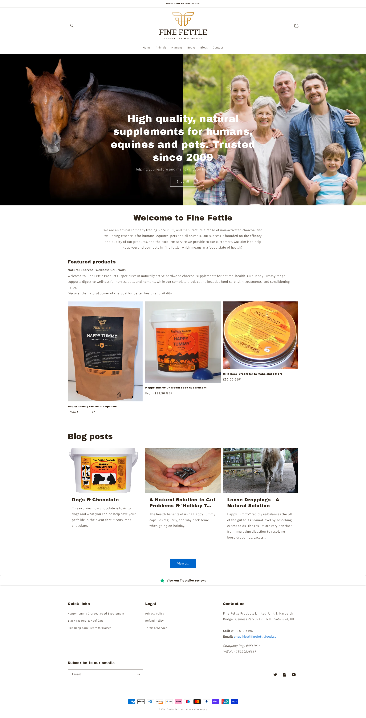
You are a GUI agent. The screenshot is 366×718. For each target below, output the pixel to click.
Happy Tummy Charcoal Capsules (92, 406)
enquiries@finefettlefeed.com (256, 636)
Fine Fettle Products (177, 709)
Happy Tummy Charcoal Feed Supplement (176, 387)
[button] (72, 25)
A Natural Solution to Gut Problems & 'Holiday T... (182, 502)
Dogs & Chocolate (95, 499)
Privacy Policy (154, 613)
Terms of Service (156, 628)
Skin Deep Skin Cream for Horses (89, 628)
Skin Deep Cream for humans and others (253, 374)
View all (183, 563)
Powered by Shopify (197, 709)
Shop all (183, 181)
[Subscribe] (138, 674)
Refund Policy (154, 620)
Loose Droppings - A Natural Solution (253, 502)
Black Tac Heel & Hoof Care (86, 620)
